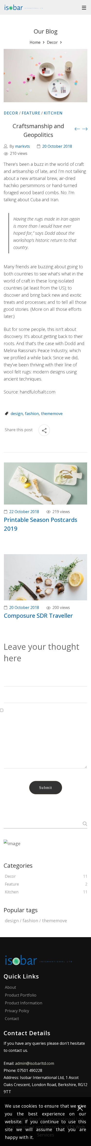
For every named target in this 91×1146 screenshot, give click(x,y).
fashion (32, 413)
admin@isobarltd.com (34, 1063)
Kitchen (53, 113)
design (17, 413)
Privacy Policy (17, 1010)
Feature (31, 113)
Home (35, 42)
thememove (52, 413)
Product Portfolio (20, 995)
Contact (12, 1018)
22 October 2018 (24, 511)
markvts (22, 146)
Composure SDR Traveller (38, 615)
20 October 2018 (57, 146)
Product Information (23, 1003)
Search (84, 824)
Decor (52, 42)
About (10, 987)
